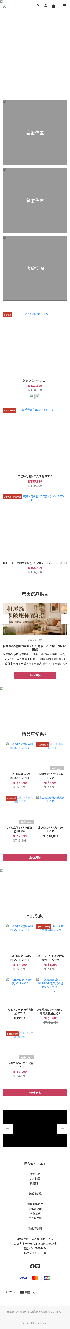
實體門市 (35, 1183)
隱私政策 (35, 1213)
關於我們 (35, 1174)
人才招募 (35, 1178)
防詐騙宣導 (35, 1218)
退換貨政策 (35, 1209)
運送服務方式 (35, 1204)
